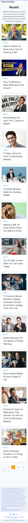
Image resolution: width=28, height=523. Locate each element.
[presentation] (14, 32)
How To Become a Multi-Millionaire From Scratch (13, 85)
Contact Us (14, 518)
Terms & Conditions (9, 517)
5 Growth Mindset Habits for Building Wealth (12, 192)
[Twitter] (17, 514)
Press (22, 517)
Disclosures (16, 517)
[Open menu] (25, 2)
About (4, 516)
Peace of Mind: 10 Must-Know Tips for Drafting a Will (13, 49)
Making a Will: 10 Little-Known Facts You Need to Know (12, 227)
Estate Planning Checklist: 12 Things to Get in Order (13, 454)
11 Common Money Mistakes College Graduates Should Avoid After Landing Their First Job (13, 302)
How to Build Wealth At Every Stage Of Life (13, 376)
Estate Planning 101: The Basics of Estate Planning (13, 341)
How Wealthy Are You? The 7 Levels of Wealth (13, 120)
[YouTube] (11, 514)
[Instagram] (14, 514)
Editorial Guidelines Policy (12, 516)
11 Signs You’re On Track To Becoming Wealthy (12, 156)
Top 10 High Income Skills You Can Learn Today (13, 263)
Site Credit (23, 520)
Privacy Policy (22, 516)
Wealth (5, 42)
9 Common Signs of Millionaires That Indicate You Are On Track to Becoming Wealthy (13, 415)
